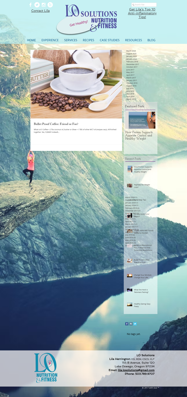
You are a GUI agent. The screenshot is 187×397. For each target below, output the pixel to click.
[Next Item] (151, 120)
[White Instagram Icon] (43, 4)
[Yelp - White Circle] (50, 4)
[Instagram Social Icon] (131, 323)
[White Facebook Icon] (30, 4)
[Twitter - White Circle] (37, 4)
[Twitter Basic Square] (135, 323)
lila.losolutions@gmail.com (136, 370)
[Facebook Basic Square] (126, 323)
